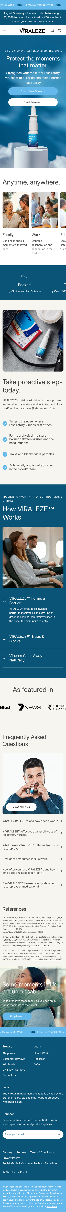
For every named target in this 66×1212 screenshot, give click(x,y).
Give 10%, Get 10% (14, 1069)
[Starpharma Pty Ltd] (32, 30)
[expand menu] (4, 30)
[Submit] (59, 1134)
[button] (59, 30)
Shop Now (9, 1053)
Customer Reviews (14, 1058)
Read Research (33, 102)
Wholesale (9, 1064)
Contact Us (9, 1075)
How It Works (42, 1053)
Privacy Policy (11, 1158)
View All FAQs (21, 806)
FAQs (37, 1064)
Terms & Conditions (42, 1152)
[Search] (52, 30)
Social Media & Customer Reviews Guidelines (30, 1163)
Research (39, 1058)
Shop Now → (17, 1016)
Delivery (8, 1152)
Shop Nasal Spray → (33, 91)
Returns (21, 1152)
